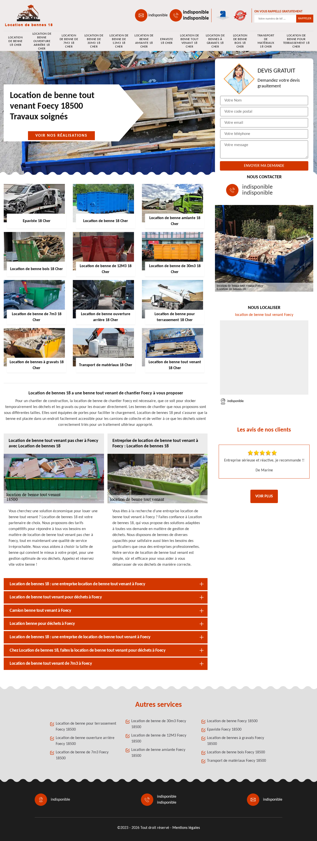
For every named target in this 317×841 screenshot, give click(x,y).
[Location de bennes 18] (26, 15)
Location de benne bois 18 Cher (240, 41)
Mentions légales (186, 828)
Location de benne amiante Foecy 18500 (158, 753)
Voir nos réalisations (61, 136)
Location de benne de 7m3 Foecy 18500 (82, 755)
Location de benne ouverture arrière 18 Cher (42, 41)
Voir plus (264, 496)
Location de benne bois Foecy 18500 (236, 752)
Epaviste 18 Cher (166, 41)
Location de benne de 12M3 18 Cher (119, 41)
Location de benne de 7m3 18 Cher (69, 41)
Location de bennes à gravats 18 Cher (215, 41)
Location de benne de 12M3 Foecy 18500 (158, 738)
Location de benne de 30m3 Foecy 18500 (158, 724)
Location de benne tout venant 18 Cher (189, 41)
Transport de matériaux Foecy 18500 (236, 761)
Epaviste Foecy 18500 (224, 730)
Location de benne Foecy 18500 (232, 721)
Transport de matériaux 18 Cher (265, 41)
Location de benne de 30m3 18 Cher (93, 41)
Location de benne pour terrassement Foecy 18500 (86, 727)
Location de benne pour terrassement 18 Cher (296, 41)
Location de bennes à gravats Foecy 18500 (235, 741)
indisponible (158, 15)
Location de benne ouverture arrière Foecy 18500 (85, 741)
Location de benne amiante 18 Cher (144, 41)
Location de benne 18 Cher (15, 41)
